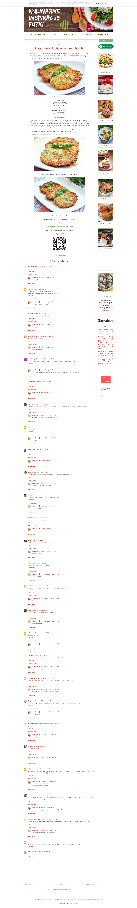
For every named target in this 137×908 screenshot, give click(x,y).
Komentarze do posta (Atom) (63, 889)
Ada (29, 472)
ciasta (103, 331)
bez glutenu (103, 329)
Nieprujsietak (31, 678)
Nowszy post (29, 884)
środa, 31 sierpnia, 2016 (44, 266)
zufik (29, 404)
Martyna (30, 701)
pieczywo (105, 355)
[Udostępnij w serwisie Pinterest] (65, 255)
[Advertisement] (106, 261)
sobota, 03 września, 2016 (40, 586)
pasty (111, 353)
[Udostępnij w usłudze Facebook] (64, 255)
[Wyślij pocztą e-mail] (59, 255)
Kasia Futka (35, 277)
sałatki (104, 359)
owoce (107, 353)
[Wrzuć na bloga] (61, 255)
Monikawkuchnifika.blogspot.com (38, 723)
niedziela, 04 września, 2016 (42, 655)
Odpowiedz (31, 271)
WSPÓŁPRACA (69, 34)
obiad (101, 353)
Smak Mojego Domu (34, 359)
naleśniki (110, 351)
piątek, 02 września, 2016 (48, 392)
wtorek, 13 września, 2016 (41, 842)
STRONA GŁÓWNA (37, 34)
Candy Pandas (32, 449)
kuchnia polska (105, 339)
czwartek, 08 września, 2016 (49, 734)
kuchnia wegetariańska (105, 342)
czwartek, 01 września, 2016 (43, 381)
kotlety (111, 334)
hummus (100, 334)
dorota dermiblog (33, 313)
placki (106, 357)
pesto (100, 355)
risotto (111, 357)
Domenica (31, 842)
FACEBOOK (86, 34)
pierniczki (110, 355)
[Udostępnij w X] (62, 255)
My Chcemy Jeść (33, 266)
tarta (106, 363)
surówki (100, 363)
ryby (99, 359)
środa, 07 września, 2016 (43, 746)
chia (99, 331)
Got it (107, 3)
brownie (111, 329)
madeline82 (31, 381)
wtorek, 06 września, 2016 (56, 723)
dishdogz (30, 586)
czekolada (101, 333)
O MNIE (54, 34)
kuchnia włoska (105, 344)
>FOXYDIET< (31, 589)
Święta (100, 365)
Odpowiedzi (33, 274)
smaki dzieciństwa (105, 360)
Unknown (30, 289)
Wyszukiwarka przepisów (105, 370)
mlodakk (30, 517)
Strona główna (59, 884)
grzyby (110, 333)
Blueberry (31, 795)
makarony (102, 346)
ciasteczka (109, 331)
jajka (106, 334)
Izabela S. (30, 495)
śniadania (106, 365)
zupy (111, 363)
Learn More (99, 3)
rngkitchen (31, 427)
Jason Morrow (77, 899)
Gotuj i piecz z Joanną (34, 336)
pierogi (100, 357)
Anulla (29, 610)
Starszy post (90, 884)
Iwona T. (30, 563)
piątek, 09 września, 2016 (48, 807)
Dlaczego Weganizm (34, 819)
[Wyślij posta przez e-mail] (56, 255)
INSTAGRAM (102, 34)
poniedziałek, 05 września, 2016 (50, 574)
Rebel (29, 540)
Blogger (100, 899)
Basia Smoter (32, 746)
